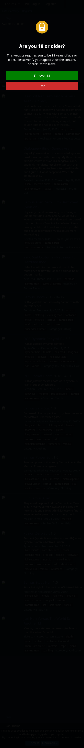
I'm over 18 (42, 75)
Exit (42, 86)
